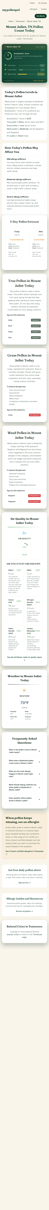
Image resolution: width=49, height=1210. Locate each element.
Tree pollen (11, 122)
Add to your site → (39, 80)
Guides (44, 9)
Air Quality (42, 3)
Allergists (33, 9)
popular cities (13, 934)
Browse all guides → (24, 911)
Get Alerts (41, 16)
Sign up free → (24, 883)
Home (10, 21)
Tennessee (20, 21)
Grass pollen (12, 125)
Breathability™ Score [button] (15, 118)
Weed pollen (12, 129)
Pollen (32, 3)
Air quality (11, 136)
